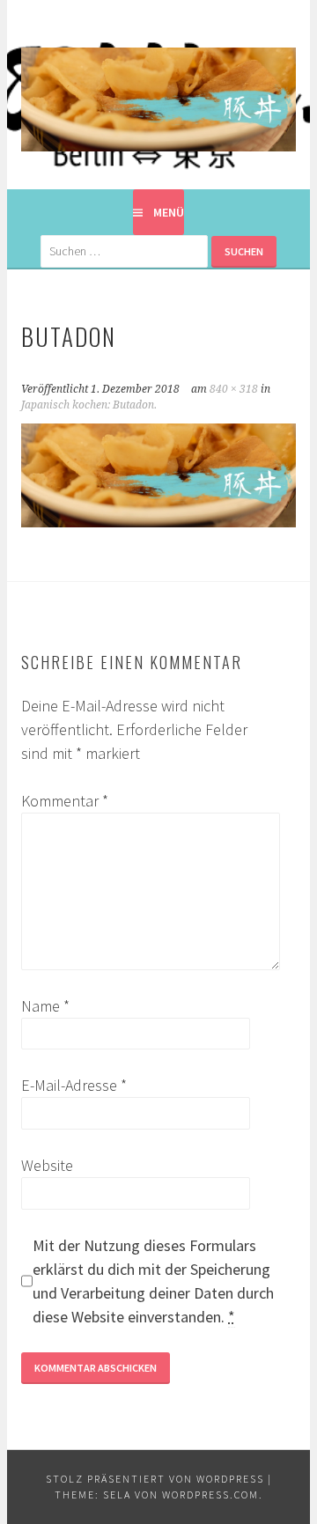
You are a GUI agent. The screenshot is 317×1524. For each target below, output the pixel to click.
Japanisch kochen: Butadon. (89, 405)
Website (47, 1165)
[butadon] (158, 522)
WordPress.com (210, 1494)
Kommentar (64, 801)
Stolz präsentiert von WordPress (155, 1478)
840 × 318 (234, 389)
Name (45, 1006)
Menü (168, 212)
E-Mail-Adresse (74, 1085)
